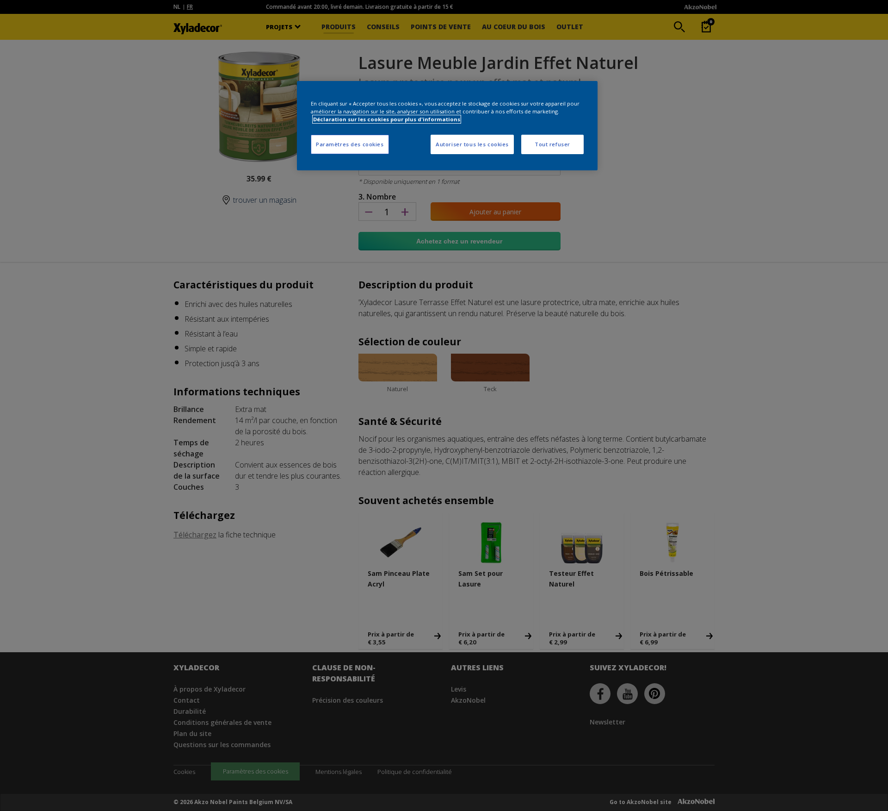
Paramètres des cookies (350, 144)
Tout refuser (552, 144)
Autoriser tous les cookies (472, 144)
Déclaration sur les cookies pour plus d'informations (386, 119)
